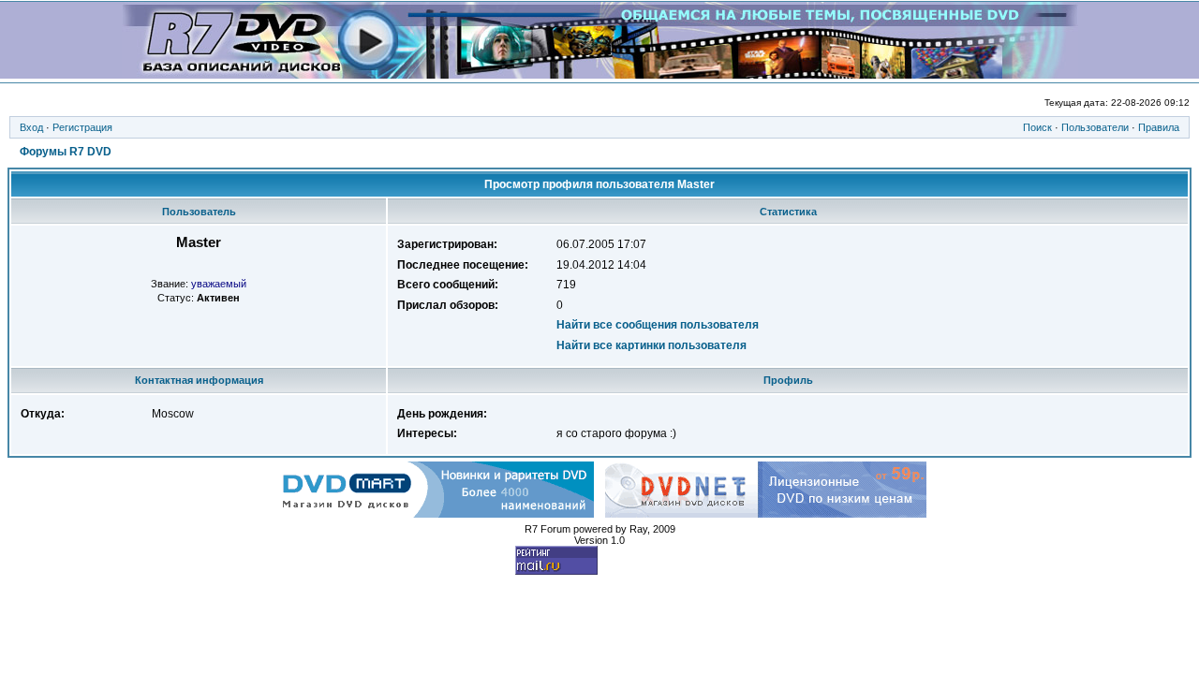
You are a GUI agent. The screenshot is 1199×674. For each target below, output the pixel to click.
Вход (31, 127)
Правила (1158, 127)
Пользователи (1095, 127)
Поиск (1037, 127)
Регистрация (82, 127)
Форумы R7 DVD (65, 151)
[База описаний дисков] (600, 73)
